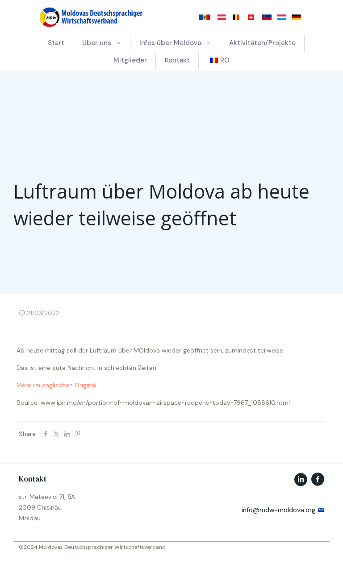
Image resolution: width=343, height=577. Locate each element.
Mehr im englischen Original (56, 385)
